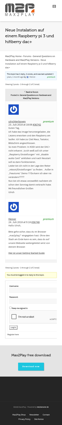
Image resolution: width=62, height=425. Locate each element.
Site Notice (39, 419)
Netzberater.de (43, 407)
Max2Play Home (13, 56)
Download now (31, 366)
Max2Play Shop (19, 414)
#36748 (35, 222)
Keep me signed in (20, 308)
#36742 (37, 124)
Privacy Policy (24, 419)
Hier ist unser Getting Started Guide (26, 253)
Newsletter (34, 414)
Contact (46, 414)
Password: (13, 297)
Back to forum (32, 92)
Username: (14, 286)
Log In (13, 327)
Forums (27, 56)
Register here (13, 334)
